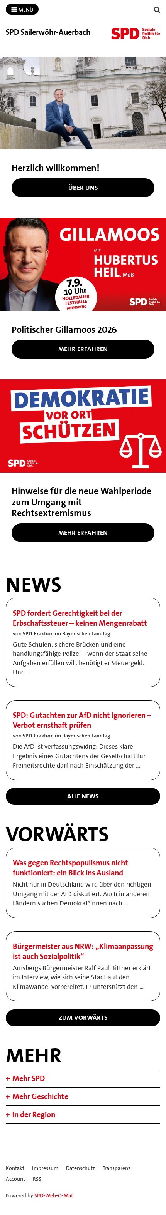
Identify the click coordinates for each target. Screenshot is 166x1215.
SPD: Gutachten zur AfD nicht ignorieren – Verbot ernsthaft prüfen (82, 720)
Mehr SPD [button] (28, 1078)
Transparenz (116, 1168)
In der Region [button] (33, 1114)
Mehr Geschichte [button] (40, 1096)
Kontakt (15, 1168)
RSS (37, 1178)
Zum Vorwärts (83, 1017)
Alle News (83, 796)
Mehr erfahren (83, 349)
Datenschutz (80, 1168)
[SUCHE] (157, 10)
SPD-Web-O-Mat (53, 1195)
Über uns (83, 187)
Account (15, 1178)
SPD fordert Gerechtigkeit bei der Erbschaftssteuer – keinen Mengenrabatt (80, 618)
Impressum (45, 1168)
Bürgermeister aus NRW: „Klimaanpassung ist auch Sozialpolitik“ (83, 951)
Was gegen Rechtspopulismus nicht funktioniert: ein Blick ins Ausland (70, 868)
